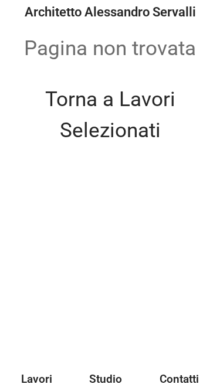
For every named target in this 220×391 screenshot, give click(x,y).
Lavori (36, 379)
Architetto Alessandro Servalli (110, 12)
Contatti (179, 379)
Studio (105, 379)
